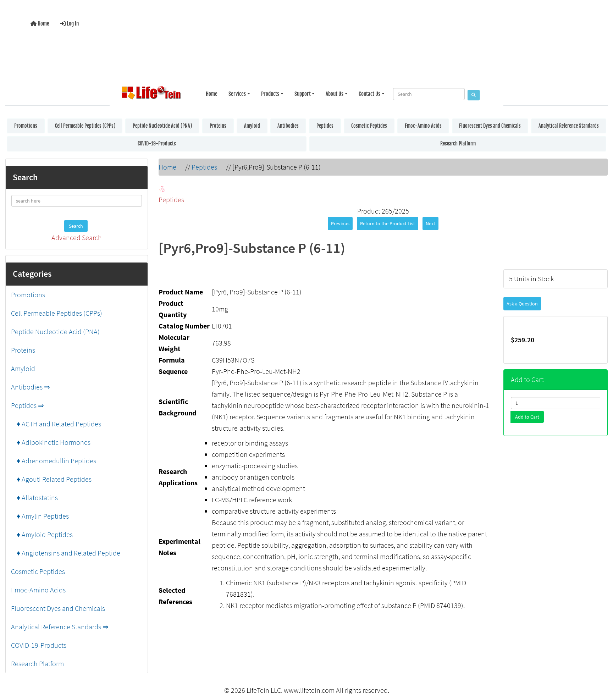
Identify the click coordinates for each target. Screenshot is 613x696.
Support (302, 93)
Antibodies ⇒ (30, 386)
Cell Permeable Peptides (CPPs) (85, 126)
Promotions (25, 126)
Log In (72, 23)
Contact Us (369, 93)
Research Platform (458, 143)
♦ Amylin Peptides (40, 516)
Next (430, 223)
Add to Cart (527, 417)
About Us (334, 93)
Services (237, 93)
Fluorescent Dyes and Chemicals (490, 126)
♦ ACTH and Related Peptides (56, 423)
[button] (600, 662)
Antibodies (288, 126)
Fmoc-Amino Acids (423, 126)
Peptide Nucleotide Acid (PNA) (162, 126)
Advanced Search (76, 237)
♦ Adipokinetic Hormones (50, 442)
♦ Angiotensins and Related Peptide (65, 552)
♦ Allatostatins (34, 497)
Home (43, 23)
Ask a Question (522, 303)
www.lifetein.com (309, 690)
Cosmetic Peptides (369, 126)
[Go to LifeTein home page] (151, 94)
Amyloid (252, 126)
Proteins (218, 126)
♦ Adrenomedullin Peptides (53, 460)
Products (270, 93)
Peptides (324, 126)
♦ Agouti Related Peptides (51, 479)
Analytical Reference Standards (569, 126)
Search (76, 226)
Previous (340, 223)
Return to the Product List (387, 223)
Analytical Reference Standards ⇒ (60, 626)
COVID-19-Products (157, 143)
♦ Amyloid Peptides (42, 534)
